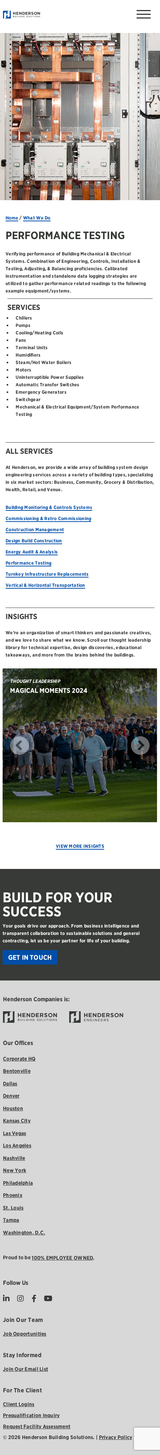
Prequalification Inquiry (31, 1415)
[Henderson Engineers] (96, 1017)
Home (12, 218)
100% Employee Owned (62, 1258)
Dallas (10, 1084)
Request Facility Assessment (36, 1426)
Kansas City (17, 1121)
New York (14, 1170)
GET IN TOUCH (30, 957)
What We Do (37, 218)
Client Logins (19, 1404)
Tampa (11, 1220)
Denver (11, 1096)
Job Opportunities (25, 1334)
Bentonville (17, 1071)
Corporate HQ (19, 1059)
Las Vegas (14, 1133)
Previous (8, 745)
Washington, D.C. (24, 1233)
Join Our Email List (25, 1369)
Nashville (14, 1158)
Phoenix (12, 1195)
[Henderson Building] (30, 1017)
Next (151, 745)
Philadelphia (18, 1183)
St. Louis (13, 1208)
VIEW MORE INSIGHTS (80, 846)
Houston (13, 1108)
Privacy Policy (115, 1437)
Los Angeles (17, 1145)
